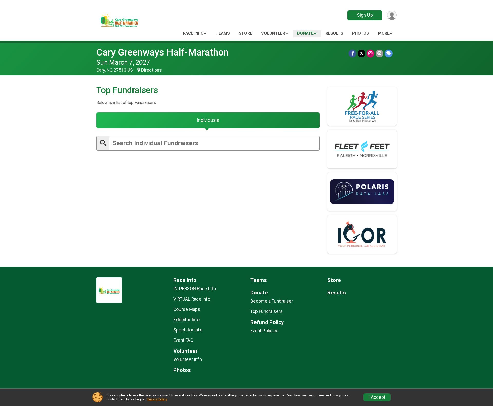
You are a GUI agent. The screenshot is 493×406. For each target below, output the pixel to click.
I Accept (376, 397)
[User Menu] (392, 15)
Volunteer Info (187, 359)
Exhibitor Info (186, 319)
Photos (360, 33)
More (384, 33)
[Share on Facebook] (352, 53)
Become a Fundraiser (271, 301)
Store (245, 33)
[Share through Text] (389, 53)
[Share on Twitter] (361, 53)
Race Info (193, 33)
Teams (223, 33)
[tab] (208, 120)
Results (334, 33)
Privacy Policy (157, 399)
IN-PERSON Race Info (194, 288)
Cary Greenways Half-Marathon (162, 52)
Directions (151, 70)
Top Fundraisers (266, 311)
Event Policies (264, 330)
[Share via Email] (379, 53)
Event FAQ (183, 340)
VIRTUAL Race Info (191, 299)
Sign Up (365, 15)
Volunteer (273, 33)
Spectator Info (187, 330)
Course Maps (186, 309)
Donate (305, 33)
